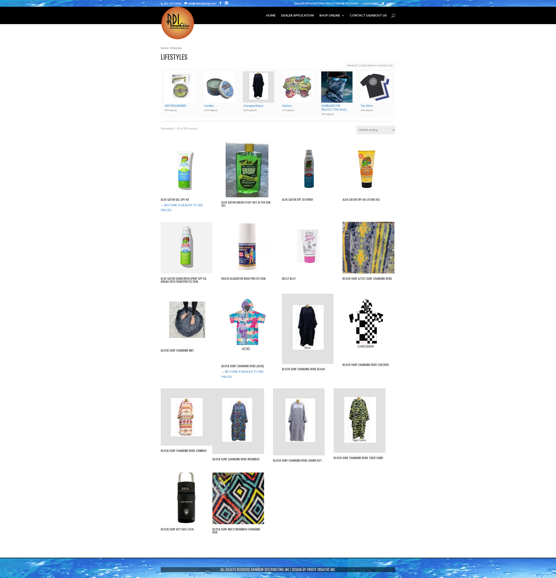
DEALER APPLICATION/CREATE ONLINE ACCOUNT (326, 3)
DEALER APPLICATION (297, 15)
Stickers (287, 105)
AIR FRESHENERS (175, 105)
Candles (209, 105)
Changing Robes (253, 105)
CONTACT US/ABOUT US (368, 15)
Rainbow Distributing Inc (270, 569)
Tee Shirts (367, 105)
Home (164, 48)
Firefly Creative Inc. (321, 569)
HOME (271, 15)
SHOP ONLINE (329, 15)
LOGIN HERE (370, 3)
